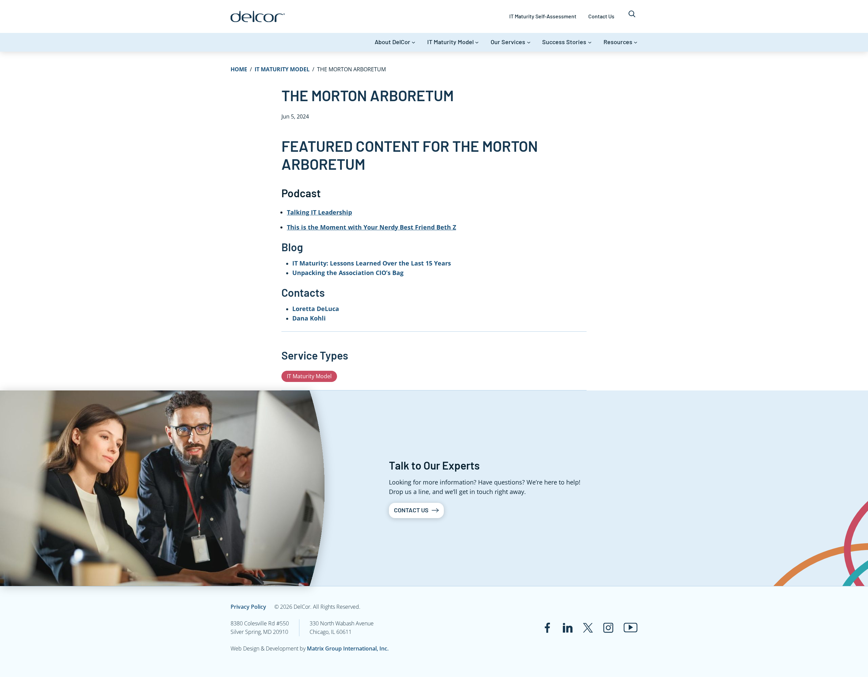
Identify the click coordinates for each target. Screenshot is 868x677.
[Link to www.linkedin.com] (568, 628)
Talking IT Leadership (319, 212)
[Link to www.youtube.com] (630, 628)
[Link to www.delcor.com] (258, 16)
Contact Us (411, 510)
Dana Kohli (309, 318)
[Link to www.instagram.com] (608, 628)
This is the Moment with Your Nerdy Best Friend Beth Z (371, 227)
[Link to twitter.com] (588, 628)
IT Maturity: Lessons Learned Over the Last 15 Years (371, 263)
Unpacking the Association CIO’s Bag (347, 273)
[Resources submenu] (635, 42)
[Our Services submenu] (529, 42)
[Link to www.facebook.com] (547, 628)
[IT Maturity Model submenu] (477, 42)
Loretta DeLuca (315, 309)
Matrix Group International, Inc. (348, 648)
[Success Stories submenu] (590, 42)
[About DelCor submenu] (413, 42)
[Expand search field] (631, 16)
